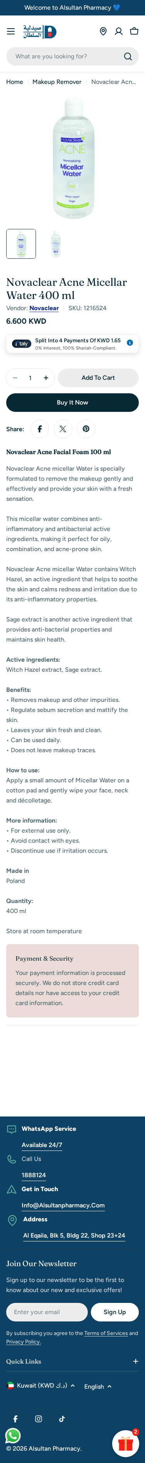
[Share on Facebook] (40, 429)
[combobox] (72, 56)
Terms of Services (106, 1333)
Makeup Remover (57, 81)
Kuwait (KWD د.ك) (42, 1385)
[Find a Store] (103, 31)
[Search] (128, 56)
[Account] (118, 31)
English (94, 1386)
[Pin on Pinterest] (86, 429)
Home (14, 81)
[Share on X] (63, 429)
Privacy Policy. (23, 1341)
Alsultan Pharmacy (54, 1448)
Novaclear (44, 308)
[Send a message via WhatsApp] (13, 1436)
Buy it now (72, 402)
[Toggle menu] (10, 31)
